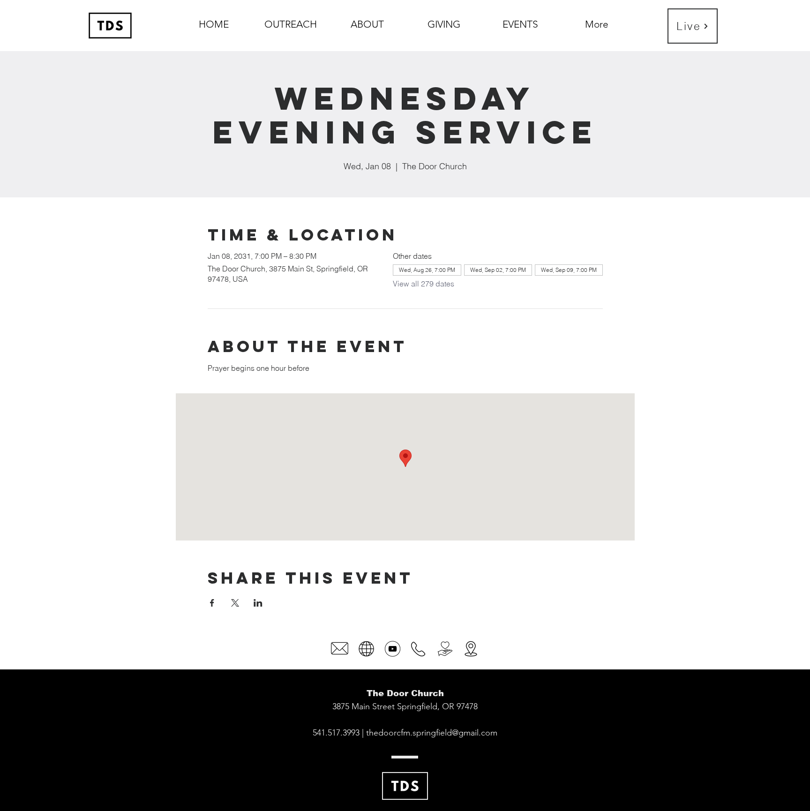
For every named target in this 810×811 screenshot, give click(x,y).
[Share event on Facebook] (212, 603)
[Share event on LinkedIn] (258, 603)
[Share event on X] (235, 603)
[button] (367, 20)
